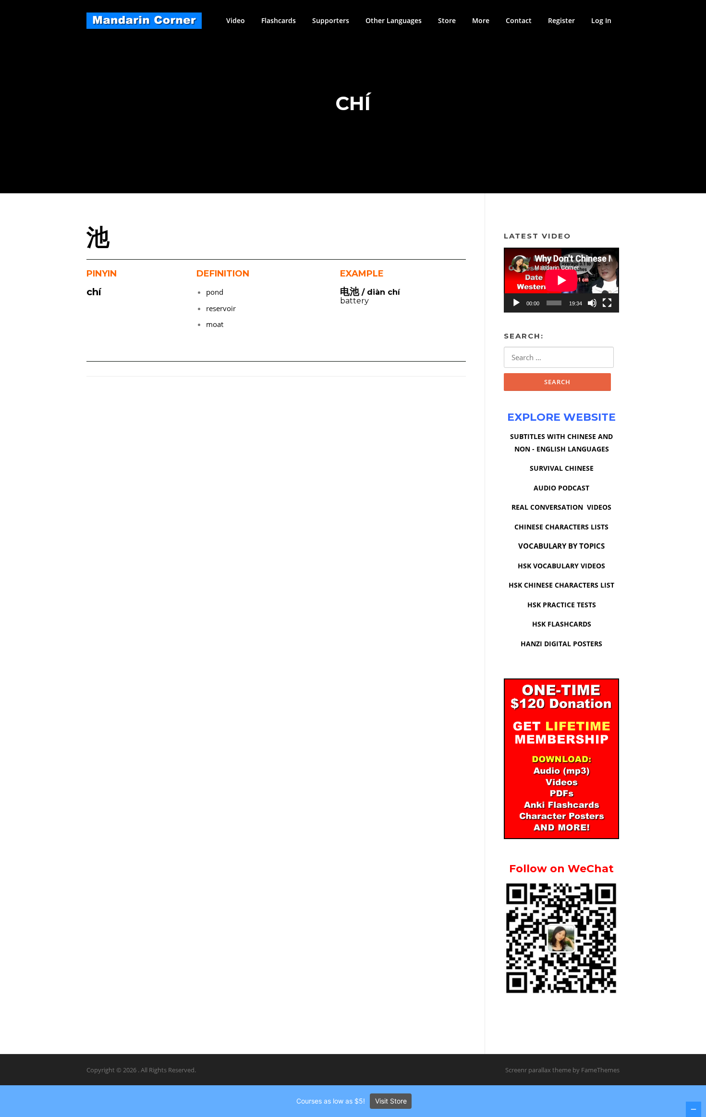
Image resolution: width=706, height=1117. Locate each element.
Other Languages (393, 20)
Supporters (330, 20)
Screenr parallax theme (538, 1070)
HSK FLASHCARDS (561, 623)
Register (561, 20)
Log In (601, 20)
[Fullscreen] (607, 303)
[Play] (516, 303)
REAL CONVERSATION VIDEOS (561, 507)
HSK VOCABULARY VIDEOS (561, 565)
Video (235, 20)
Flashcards (278, 20)
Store (447, 20)
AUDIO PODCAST (561, 487)
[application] (561, 280)
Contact (519, 20)
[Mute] (592, 303)
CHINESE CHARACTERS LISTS (561, 526)
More (480, 20)
